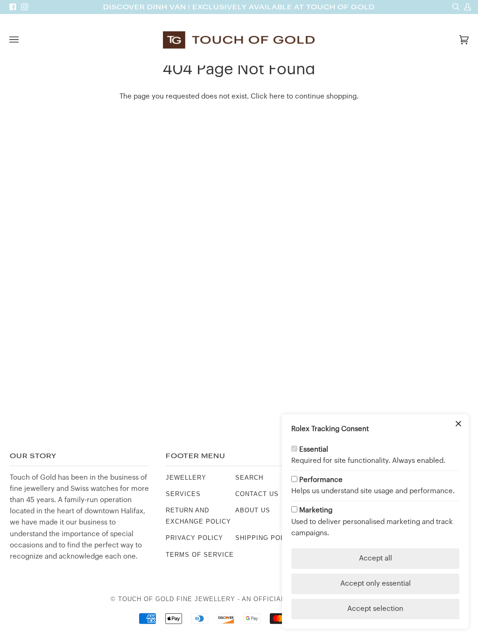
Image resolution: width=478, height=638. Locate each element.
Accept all (375, 558)
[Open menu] (23, 39)
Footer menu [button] (195, 456)
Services (183, 493)
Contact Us (257, 493)
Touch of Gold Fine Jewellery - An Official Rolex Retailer (231, 599)
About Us (252, 510)
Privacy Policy (194, 537)
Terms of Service (200, 554)
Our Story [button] (33, 456)
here (277, 96)
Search (249, 477)
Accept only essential (375, 583)
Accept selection (375, 608)
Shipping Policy (265, 537)
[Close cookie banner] (458, 424)
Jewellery (186, 477)
